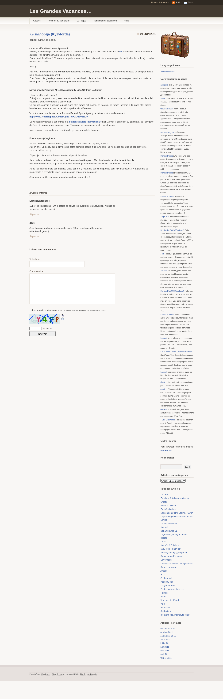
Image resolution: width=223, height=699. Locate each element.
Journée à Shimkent (169, 545)
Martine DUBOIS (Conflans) (172, 230)
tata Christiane (166, 109)
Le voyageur (166, 560)
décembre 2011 (167, 628)
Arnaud (163, 271)
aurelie (163, 389)
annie (162, 98)
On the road (166, 578)
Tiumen (164, 593)
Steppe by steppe (168, 567)
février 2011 (166, 658)
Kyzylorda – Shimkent (170, 549)
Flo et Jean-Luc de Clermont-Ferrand (176, 352)
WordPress (45, 674)
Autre (126, 20)
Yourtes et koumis (168, 523)
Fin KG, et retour (168, 509)
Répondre (34, 214)
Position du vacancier (59, 20)
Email (191, 2)
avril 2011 (165, 654)
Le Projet (81, 20)
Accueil (37, 20)
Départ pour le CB (169, 531)
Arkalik (163, 571)
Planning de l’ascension (105, 20)
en (120, 51)
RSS (178, 2)
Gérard (163, 409)
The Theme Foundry (88, 674)
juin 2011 (164, 647)
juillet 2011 (165, 643)
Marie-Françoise (167, 132)
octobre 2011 (166, 632)
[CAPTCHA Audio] (63, 315)
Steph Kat (164, 217)
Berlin (163, 596)
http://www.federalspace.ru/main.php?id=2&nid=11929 (58, 116)
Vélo (162, 604)
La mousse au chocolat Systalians (176, 563)
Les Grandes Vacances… (60, 11)
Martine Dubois (166, 156)
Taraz (163, 541)
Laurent (163, 338)
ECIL (162, 574)
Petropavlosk (166, 582)
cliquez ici (166, 450)
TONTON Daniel (167, 420)
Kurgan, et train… (168, 585)
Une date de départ (169, 600)
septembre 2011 (168, 636)
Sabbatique (165, 611)
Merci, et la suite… (169, 505)
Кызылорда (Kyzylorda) (49, 34)
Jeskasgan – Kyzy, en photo (173, 552)
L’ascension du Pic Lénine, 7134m (176, 513)
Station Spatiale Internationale (85, 121)
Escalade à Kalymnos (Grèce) (174, 498)
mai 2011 (164, 650)
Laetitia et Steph (167, 196)
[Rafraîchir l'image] (63, 319)
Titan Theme (57, 674)
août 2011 (165, 639)
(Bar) (162, 382)
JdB (162, 254)
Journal (164, 527)
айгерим (164, 85)
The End (164, 494)
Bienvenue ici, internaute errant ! (175, 615)
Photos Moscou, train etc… (173, 589)
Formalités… (166, 607)
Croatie (163, 502)
